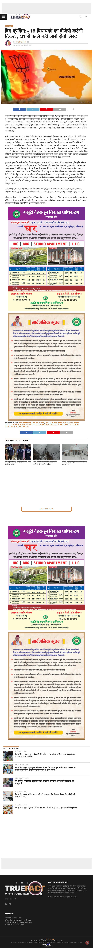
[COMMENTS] (73, 108)
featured (40, 423)
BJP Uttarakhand (27, 423)
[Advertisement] (46, 8)
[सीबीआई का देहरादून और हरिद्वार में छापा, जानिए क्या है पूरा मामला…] (18, 459)
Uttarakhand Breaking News (18, 424)
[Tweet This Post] (32, 108)
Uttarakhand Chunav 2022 (44, 424)
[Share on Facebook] (19, 108)
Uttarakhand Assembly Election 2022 (62, 423)
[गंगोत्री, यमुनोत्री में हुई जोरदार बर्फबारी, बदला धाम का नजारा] (75, 459)
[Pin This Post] (46, 108)
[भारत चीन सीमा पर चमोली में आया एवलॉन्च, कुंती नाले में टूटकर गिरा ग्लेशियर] (46, 459)
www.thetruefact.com (22, 920)
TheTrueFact (21, 42)
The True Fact (49, 939)
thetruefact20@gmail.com (21, 922)
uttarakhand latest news (17, 426)
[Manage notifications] (87, 943)
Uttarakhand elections (68, 424)
